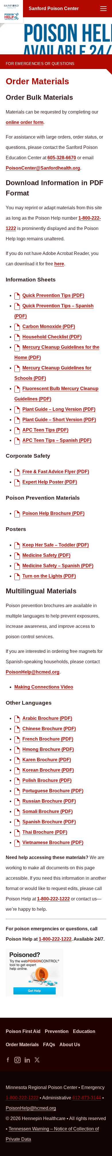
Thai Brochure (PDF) (44, 832)
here (59, 263)
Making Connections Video (43, 687)
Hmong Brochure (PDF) (48, 749)
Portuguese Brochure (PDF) (52, 790)
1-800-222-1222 (19, 59)
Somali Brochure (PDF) (47, 811)
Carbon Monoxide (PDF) (48, 326)
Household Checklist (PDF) (52, 336)
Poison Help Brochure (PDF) (53, 513)
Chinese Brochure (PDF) (49, 728)
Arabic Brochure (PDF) (47, 718)
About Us (69, 1044)
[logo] (11, 11)
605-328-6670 (61, 157)
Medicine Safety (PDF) (46, 555)
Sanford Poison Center (54, 8)
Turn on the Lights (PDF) (49, 576)
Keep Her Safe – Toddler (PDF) (55, 544)
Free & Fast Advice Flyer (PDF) (55, 471)
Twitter (37, 1060)
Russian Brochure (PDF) (49, 801)
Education (84, 1031)
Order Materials (22, 1044)
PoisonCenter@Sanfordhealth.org (43, 168)
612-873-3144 (86, 1097)
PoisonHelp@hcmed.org (32, 672)
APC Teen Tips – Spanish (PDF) (56, 440)
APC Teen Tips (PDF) (45, 429)
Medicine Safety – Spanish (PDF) (57, 565)
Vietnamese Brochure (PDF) (52, 842)
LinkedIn (27, 1060)
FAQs (49, 1044)
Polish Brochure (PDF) (47, 780)
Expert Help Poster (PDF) (49, 482)
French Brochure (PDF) (47, 739)
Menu (103, 8)
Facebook (8, 1060)
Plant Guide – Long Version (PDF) (58, 409)
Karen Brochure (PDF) (46, 759)
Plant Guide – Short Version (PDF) (59, 419)
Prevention (57, 1031)
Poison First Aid (23, 1031)
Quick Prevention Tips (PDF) (53, 295)
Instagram (17, 1060)
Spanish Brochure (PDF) (49, 821)
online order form (24, 122)
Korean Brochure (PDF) (48, 770)
